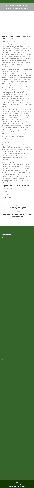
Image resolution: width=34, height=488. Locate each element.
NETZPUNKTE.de (21, 486)
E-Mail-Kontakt (7, 197)
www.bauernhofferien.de (10, 90)
